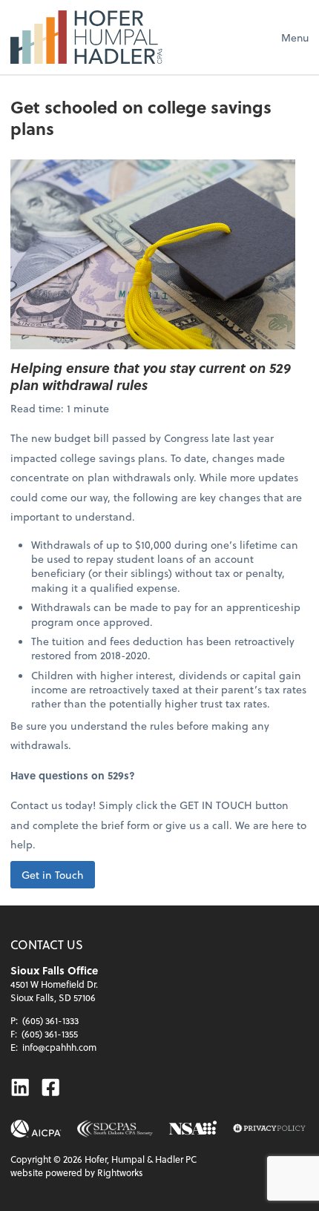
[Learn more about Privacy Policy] (269, 1129)
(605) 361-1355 (50, 1033)
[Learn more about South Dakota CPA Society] (115, 1129)
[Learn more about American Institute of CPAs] (36, 1129)
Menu (295, 37)
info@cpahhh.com (59, 1047)
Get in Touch (53, 874)
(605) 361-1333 (50, 1020)
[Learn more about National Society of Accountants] (192, 1129)
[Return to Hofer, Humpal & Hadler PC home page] (86, 37)
